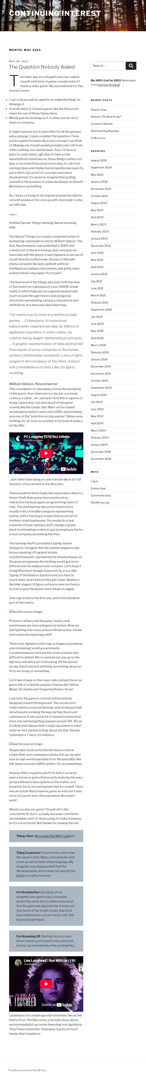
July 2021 (96, 281)
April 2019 (97, 423)
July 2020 (97, 316)
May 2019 (97, 416)
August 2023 (99, 203)
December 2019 (101, 366)
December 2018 (101, 451)
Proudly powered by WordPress (27, 1070)
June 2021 (97, 288)
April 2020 (97, 338)
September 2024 (101, 167)
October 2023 (99, 195)
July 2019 (96, 402)
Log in (94, 481)
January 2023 (99, 238)
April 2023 (97, 217)
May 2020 (97, 330)
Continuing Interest (55, 13)
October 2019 (99, 380)
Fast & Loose (99, 109)
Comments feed (101, 495)
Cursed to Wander (102, 123)
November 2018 (101, 458)
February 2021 (99, 302)
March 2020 (98, 345)
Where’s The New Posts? (106, 116)
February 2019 (100, 437)
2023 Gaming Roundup (105, 130)
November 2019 (101, 373)
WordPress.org (100, 502)
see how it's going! (109, 84)
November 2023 (101, 188)
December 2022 (101, 245)
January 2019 (99, 444)
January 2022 (99, 274)
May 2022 (97, 259)
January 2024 (99, 181)
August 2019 (99, 394)
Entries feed (98, 488)
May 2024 (97, 174)
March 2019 (98, 430)
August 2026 (99, 160)
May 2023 (97, 210)
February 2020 (100, 352)
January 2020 (99, 359)
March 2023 (98, 224)
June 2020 (97, 323)
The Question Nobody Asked (42, 67)
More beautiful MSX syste (52, 836)
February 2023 (100, 231)
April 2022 (97, 267)
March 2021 (98, 295)
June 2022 (97, 252)
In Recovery (98, 138)
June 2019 (97, 409)
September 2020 (101, 309)
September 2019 (101, 387)
